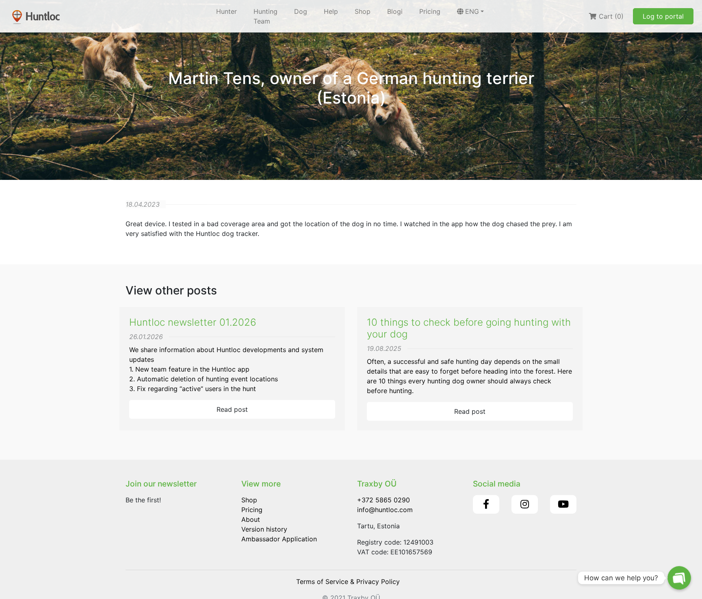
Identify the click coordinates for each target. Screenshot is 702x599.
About (250, 519)
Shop (362, 11)
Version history (264, 529)
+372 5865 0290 (383, 500)
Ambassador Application (279, 539)
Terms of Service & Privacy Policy (348, 581)
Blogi (395, 11)
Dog (300, 11)
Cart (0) (610, 16)
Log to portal (663, 16)
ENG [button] (472, 11)
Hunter (226, 11)
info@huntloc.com (385, 510)
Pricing (429, 11)
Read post (232, 409)
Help (331, 11)
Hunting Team (265, 16)
